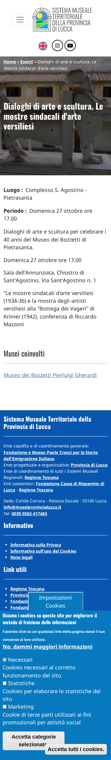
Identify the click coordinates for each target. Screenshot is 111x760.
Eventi (26, 61)
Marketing (21, 706)
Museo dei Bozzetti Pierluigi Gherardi (50, 375)
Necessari (20, 659)
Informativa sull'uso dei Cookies (43, 551)
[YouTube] (70, 45)
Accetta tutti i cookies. (76, 749)
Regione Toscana (42, 477)
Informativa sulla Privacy (35, 545)
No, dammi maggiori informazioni (47, 646)
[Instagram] (57, 45)
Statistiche (21, 683)
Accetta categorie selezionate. (34, 741)
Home (10, 61)
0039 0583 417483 (29, 513)
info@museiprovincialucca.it (32, 507)
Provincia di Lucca (89, 465)
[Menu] (20, 20)
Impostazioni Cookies (55, 601)
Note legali (21, 557)
